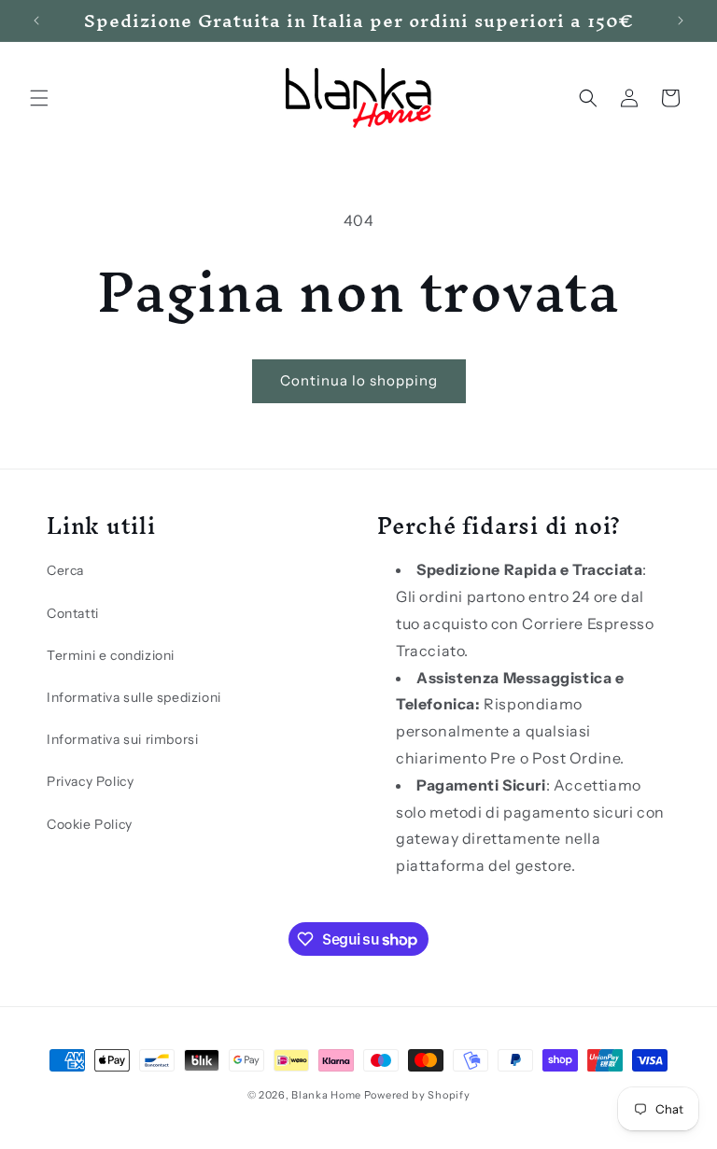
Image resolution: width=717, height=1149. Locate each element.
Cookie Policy (90, 824)
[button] (39, 98)
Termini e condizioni (111, 655)
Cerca (65, 570)
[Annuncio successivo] (680, 20)
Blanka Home (326, 1094)
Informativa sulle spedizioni (134, 697)
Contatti (73, 613)
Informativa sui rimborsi (122, 739)
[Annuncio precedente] (36, 20)
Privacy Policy (90, 781)
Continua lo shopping (359, 380)
